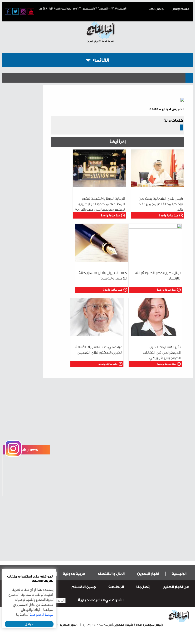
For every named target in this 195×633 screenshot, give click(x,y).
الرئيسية (179, 574)
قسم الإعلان (180, 8)
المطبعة (116, 587)
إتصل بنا (143, 587)
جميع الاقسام (84, 587)
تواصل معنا (156, 8)
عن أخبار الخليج (176, 587)
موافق (29, 624)
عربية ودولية (74, 574)
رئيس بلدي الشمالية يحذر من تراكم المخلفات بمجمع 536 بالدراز (161, 204)
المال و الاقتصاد (111, 574)
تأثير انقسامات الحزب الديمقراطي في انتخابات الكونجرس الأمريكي (161, 352)
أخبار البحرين (148, 574)
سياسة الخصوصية (42, 615)
